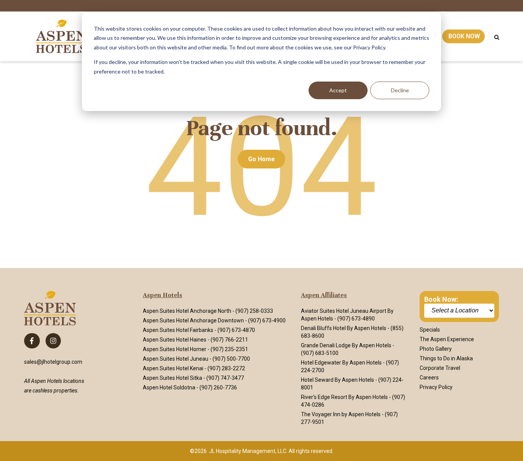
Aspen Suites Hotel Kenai (173, 368)
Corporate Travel (440, 368)
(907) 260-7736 (218, 387)
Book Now (464, 36)
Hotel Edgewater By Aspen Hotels (341, 363)
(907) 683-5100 (319, 353)
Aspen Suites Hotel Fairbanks (178, 330)
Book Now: (441, 299)
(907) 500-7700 (231, 359)
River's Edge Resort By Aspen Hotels (344, 397)
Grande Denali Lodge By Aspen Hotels (346, 345)
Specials (430, 330)
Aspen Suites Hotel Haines (174, 340)
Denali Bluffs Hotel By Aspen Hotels (343, 328)
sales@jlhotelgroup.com (53, 362)
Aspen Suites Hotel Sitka (172, 378)
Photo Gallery (436, 349)
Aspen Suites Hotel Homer (174, 349)
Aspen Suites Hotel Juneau (175, 359)
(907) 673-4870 (236, 330)
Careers (429, 377)
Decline (400, 90)
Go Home (261, 159)
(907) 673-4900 (267, 320)
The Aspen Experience (447, 339)
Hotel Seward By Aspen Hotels (337, 380)
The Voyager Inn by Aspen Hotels (341, 414)
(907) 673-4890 (356, 319)
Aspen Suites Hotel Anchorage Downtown (193, 320)
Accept (338, 90)
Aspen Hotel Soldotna (169, 387)
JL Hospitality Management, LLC (247, 451)
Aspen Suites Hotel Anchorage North (187, 311)
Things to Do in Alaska (446, 358)
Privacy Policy (436, 387)
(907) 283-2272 (226, 368)
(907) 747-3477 (225, 378)
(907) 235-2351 (229, 349)
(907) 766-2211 (229, 340)
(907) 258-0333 (254, 311)
